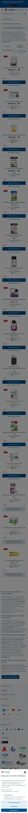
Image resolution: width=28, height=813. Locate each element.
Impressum (15, 791)
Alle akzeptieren (14, 810)
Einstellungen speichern (14, 802)
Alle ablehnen (14, 806)
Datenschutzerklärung (7, 791)
